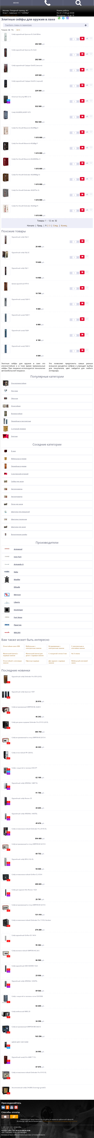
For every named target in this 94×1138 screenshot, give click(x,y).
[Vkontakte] (3, 1107)
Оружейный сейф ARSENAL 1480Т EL (25, 783)
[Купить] (82, 38)
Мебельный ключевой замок (79, 661)
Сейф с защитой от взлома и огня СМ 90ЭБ (27, 996)
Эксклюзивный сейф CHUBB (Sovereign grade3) (29, 1088)
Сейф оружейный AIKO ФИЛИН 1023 (25, 966)
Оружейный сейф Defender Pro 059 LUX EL (27, 677)
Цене (18, 30)
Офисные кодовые (32, 661)
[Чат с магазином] (59, 18)
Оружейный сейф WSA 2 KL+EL (23, 859)
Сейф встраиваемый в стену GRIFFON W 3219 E (28, 905)
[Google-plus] (16, 1107)
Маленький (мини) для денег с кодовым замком (35, 654)
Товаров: (4, 30)
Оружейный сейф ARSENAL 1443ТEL (24, 814)
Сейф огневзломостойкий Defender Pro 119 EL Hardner (31, 920)
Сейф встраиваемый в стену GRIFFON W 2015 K (28, 738)
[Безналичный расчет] (14, 1116)
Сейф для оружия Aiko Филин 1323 (24, 890)
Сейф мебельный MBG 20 (21, 1012)
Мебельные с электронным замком (33, 647)
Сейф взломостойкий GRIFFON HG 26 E (25, 951)
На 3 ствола (75, 654)
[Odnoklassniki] (7, 1107)
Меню (16, 3)
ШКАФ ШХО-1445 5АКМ (20, 1042)
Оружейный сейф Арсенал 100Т (23, 692)
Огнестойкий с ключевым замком (12, 661)
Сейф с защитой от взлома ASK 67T (24, 768)
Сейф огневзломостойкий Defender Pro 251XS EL (29, 829)
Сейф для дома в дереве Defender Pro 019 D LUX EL (30, 722)
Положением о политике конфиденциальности (60, 1121)
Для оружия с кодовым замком (57, 661)
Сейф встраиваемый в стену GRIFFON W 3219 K (28, 844)
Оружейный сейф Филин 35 (22, 798)
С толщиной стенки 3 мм (58, 654)
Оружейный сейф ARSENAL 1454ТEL (24, 981)
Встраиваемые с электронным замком (56, 647)
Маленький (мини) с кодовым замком (10, 654)
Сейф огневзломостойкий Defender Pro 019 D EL (29, 1072)
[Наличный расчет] (5, 1116)
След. (55, 225)
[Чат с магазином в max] (67, 18)
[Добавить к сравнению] (87, 38)
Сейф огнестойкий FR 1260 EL (22, 753)
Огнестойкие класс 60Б (11, 646)
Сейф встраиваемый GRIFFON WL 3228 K (26, 707)
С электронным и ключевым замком (78, 647)
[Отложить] (91, 38)
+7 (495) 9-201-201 (10, 15)
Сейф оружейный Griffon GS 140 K (24, 935)
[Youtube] (12, 1107)
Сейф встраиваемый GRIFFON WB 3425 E (26, 1027)
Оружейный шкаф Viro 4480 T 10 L (24, 1057)
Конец (64, 225)
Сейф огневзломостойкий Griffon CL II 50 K (27, 875)
